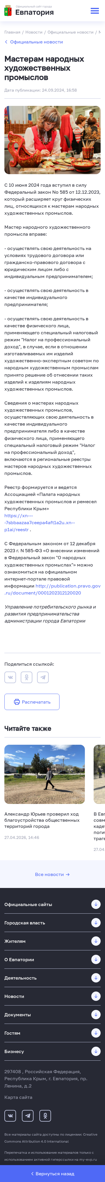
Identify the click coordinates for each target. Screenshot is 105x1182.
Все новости (49, 874)
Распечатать (36, 702)
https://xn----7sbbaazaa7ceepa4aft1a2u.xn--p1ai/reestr (39, 522)
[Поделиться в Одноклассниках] (26, 678)
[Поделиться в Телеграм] (43, 678)
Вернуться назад (55, 1173)
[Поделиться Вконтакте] (10, 678)
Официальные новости (36, 42)
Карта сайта (18, 1097)
